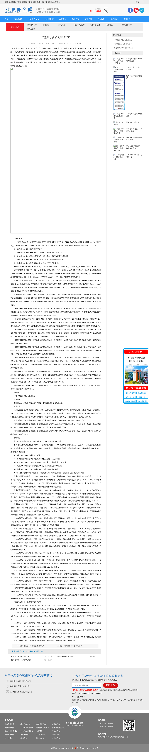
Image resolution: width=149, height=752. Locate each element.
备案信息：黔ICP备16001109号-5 (62, 748)
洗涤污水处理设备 (58, 728)
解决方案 (75, 19)
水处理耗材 (49, 19)
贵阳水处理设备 (27, 2)
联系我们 (114, 19)
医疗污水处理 (9, 728)
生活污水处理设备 (26, 731)
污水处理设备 (34, 19)
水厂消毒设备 (41, 735)
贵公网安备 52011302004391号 (87, 748)
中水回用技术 (32, 25)
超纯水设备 (40, 738)
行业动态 (109, 25)
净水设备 (39, 731)
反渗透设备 (56, 731)
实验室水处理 (9, 735)
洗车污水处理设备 (11, 731)
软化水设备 (56, 738)
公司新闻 (126, 19)
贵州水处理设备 (54, 2)
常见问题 (61, 25)
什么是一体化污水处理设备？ (34, 646)
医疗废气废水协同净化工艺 (124, 48)
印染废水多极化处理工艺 (123, 40)
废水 (38, 329)
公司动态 (45, 25)
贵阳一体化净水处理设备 (41, 2)
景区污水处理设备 (132, 122)
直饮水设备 (56, 735)
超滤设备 (23, 738)
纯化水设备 (9, 738)
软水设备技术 (127, 25)
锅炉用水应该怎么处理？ (123, 44)
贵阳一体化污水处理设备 (13, 2)
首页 (6, 19)
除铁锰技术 (31, 29)
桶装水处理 (24, 735)
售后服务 (101, 19)
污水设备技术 (79, 25)
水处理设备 (18, 19)
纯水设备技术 (95, 25)
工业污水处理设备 (26, 728)
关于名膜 (88, 19)
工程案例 (62, 19)
